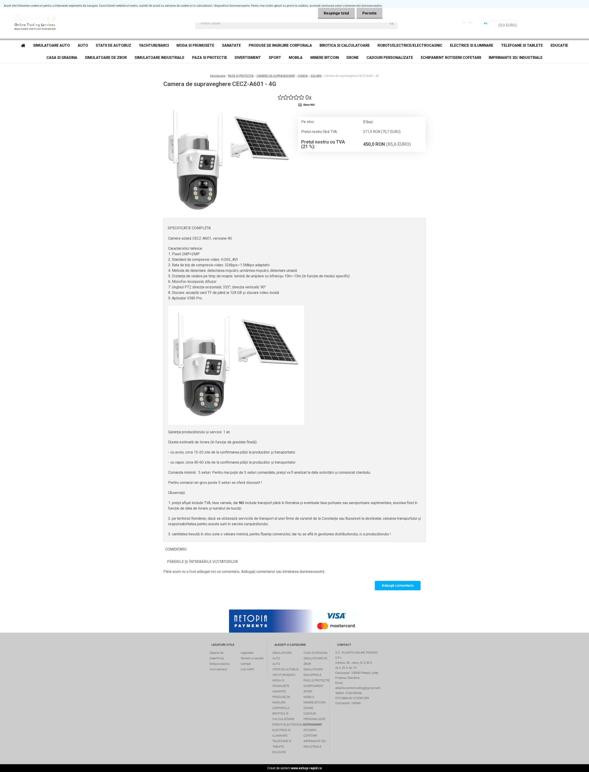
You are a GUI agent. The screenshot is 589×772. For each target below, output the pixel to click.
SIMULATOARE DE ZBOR (106, 57)
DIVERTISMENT (248, 57)
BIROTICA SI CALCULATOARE (345, 45)
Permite (369, 13)
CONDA (303, 75)
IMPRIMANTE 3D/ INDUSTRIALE (516, 57)
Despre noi (216, 652)
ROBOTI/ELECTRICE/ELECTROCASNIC (410, 45)
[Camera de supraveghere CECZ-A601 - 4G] (228, 160)
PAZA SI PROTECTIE (209, 57)
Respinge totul (336, 13)
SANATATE (231, 45)
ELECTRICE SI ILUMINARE (471, 45)
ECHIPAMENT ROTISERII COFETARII (451, 57)
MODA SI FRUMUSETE (195, 45)
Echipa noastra (220, 664)
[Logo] (37, 23)
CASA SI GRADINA (61, 57)
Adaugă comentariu (398, 585)
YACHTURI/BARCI (154, 45)
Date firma (217, 658)
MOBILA (296, 57)
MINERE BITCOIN (324, 57)
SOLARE (316, 75)
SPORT (275, 57)
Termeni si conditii (252, 658)
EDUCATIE (559, 45)
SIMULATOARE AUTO (51, 45)
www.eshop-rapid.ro (306, 768)
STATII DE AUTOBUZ (113, 45)
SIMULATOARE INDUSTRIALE (159, 57)
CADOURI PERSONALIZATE (390, 57)
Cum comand (218, 669)
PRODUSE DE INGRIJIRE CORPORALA (280, 45)
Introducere (217, 75)
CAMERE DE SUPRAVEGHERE (276, 75)
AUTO (83, 45)
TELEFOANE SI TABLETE (522, 45)
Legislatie (247, 652)
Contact (246, 664)
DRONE (352, 57)
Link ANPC (248, 669)
